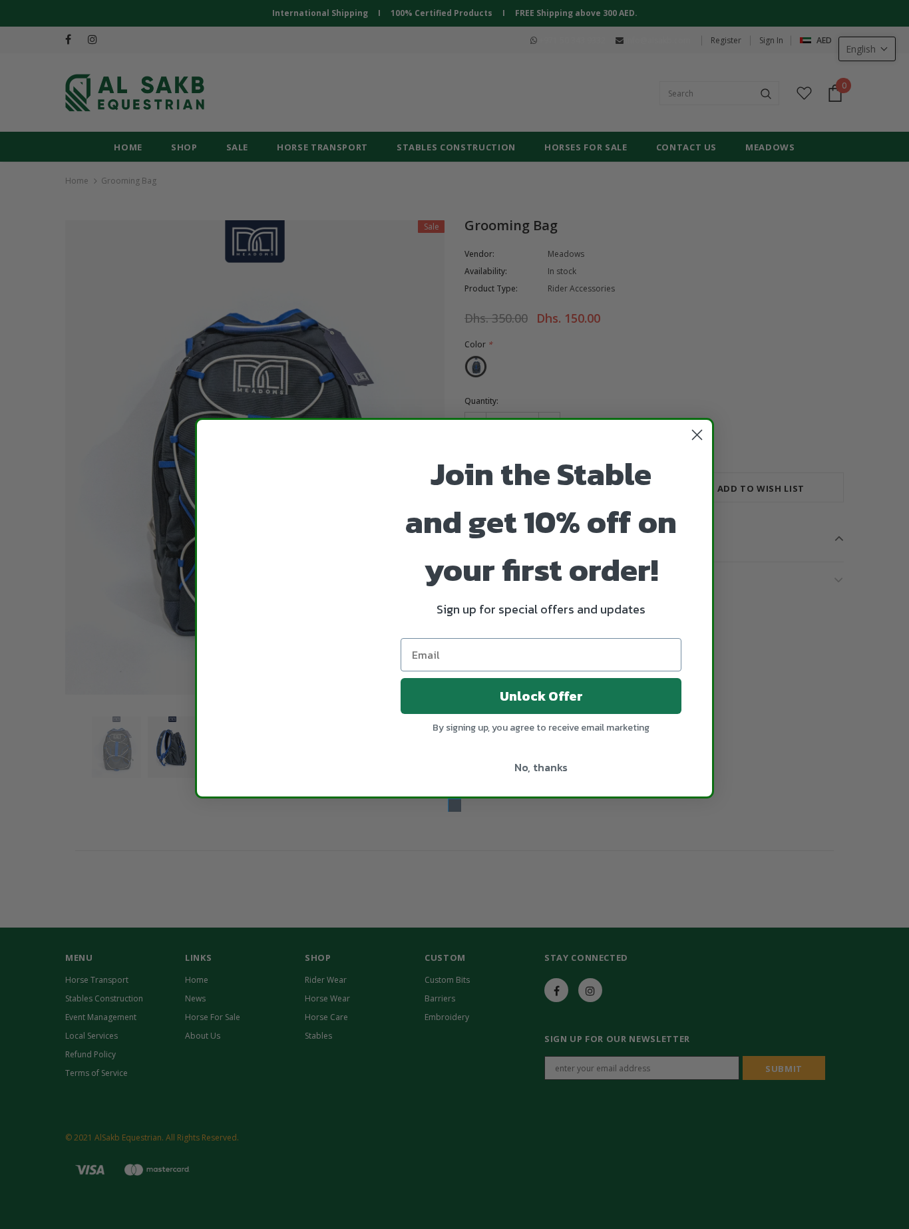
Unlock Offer (541, 696)
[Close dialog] (697, 434)
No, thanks (541, 767)
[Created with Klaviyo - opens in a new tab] (454, 805)
